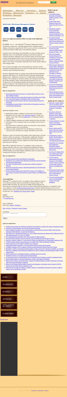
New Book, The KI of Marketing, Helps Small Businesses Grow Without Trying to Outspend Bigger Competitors (56, 115)
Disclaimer (14, 208)
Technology (18, 205)
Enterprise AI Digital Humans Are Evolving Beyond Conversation (23, 228)
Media (33, 191)
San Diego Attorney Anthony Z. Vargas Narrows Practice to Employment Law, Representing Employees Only (34, 240)
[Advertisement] (9, 348)
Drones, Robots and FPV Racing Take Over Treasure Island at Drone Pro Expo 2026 (56, 130)
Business (6, 292)
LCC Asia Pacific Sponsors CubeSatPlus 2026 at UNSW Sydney (23, 99)
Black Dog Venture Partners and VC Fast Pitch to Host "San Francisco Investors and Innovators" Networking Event (56, 106)
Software (12, 205)
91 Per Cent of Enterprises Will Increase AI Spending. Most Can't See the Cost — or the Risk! (56, 87)
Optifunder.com (18, 191)
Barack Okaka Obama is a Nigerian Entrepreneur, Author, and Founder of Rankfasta (28, 259)
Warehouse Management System (25, 188)
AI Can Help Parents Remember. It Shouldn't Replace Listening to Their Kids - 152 (56, 16)
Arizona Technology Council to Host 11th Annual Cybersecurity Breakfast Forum (56, 123)
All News (7, 306)
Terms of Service (40, 390)
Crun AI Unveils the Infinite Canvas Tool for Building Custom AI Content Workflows (56, 179)
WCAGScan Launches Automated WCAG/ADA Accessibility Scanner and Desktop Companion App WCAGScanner (56, 79)
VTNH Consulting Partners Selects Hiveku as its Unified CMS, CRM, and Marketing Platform (30, 242)
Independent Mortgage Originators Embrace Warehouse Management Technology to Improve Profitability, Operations (24, 12)
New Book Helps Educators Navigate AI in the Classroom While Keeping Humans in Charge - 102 (56, 49)
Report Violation (22, 208)
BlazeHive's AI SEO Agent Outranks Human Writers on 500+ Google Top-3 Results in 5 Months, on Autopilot (34, 249)
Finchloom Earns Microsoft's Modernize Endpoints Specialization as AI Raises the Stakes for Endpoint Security (34, 226)
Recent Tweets (4, 319)
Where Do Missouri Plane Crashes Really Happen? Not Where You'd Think (25, 97)
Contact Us (46, 390)
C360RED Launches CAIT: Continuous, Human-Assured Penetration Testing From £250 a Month (31, 247)
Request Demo (26, 191)
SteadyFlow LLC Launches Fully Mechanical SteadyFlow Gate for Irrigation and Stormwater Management (56, 146)
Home (5, 277)
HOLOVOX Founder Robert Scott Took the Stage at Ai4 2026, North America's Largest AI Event (56, 172)
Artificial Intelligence (8, 302)
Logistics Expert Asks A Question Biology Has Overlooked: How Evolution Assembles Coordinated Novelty (34, 257)
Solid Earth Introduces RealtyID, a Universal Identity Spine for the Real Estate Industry (28, 245)
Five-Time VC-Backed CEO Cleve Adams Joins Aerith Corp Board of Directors (56, 153)
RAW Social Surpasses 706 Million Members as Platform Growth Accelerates (26, 254)
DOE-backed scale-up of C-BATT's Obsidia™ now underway (22, 243)
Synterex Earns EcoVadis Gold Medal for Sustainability (20, 159)
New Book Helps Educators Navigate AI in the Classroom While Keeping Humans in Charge (30, 238)
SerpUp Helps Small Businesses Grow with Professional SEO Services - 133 (56, 23)
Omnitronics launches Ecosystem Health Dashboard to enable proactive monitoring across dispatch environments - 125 (56, 32)
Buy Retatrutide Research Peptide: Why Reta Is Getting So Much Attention (25, 237)
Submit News (8, 313)
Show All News (7, 208)
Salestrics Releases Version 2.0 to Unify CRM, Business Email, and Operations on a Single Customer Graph (56, 94)
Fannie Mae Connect (30, 115)
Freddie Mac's (26, 117)
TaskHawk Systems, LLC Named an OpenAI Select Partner (21, 255)
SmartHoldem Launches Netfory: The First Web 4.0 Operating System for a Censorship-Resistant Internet (56, 138)
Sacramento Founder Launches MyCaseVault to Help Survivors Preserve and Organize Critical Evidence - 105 (56, 41)
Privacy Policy (34, 390)
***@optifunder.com (8, 198)
